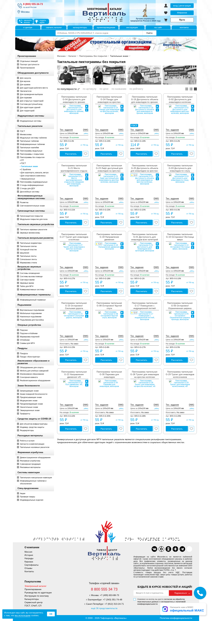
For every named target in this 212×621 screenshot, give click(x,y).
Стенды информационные (32, 185)
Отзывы (28, 568)
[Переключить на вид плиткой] (195, 89)
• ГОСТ (23, 163)
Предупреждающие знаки (31, 404)
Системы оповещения (30, 273)
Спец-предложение (28, 488)
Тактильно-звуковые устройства (36, 224)
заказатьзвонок (28, 21)
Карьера (29, 561)
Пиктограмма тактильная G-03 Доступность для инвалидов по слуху (180, 168)
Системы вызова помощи (31, 276)
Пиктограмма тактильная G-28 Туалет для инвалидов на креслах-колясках (144, 374)
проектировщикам (106, 27)
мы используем (22, 615)
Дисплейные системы (29, 192)
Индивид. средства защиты (32, 427)
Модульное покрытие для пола (33, 219)
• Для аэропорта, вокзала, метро (34, 173)
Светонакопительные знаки (32, 206)
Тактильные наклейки (29, 148)
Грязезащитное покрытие (31, 216)
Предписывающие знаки (31, 397)
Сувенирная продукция (30, 464)
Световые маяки (27, 280)
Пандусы (22, 348)
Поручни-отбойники (29, 333)
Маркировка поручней (29, 337)
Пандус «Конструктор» (30, 357)
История (29, 555)
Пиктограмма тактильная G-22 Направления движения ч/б (74, 374)
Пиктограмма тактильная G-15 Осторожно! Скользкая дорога (74, 305)
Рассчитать (71, 154)
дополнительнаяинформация (86, 110)
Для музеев (25, 81)
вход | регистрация (182, 6)
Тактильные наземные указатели (34, 447)
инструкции (132, 27)
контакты (184, 27)
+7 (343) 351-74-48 (112, 599)
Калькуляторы (32, 599)
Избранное (182, 13)
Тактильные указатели (30, 126)
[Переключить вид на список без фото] (186, 89)
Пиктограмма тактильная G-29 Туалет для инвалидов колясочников (180, 374)
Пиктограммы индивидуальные (33, 182)
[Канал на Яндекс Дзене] (175, 549)
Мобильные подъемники (31, 313)
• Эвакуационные (27, 179)
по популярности (67, 89)
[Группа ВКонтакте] (154, 549)
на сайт (158, 27)
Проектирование (27, 56)
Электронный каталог (35, 586)
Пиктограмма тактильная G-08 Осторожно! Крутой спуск (109, 305)
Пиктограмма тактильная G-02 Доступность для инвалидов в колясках (180, 99)
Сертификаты (31, 565)
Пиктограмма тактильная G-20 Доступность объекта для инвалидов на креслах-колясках (144, 169)
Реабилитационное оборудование (35, 380)
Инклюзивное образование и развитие (34, 362)
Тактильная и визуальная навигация (36, 478)
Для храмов (25, 85)
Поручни (24, 330)
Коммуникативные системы (32, 289)
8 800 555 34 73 (104, 589)
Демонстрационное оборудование (35, 457)
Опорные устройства (29, 325)
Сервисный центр (34, 602)
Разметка (24, 202)
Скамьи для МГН (27, 343)
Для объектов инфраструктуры (33, 424)
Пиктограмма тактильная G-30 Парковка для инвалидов (109, 374)
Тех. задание (66, 129)
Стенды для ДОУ (27, 188)
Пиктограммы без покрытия (32, 157)
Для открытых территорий (31, 101)
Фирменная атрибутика (30, 452)
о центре (27, 27)
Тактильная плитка (28, 246)
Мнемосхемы (26, 134)
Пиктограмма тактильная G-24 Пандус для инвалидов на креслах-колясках (109, 100)
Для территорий (27, 111)
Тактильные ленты (28, 256)
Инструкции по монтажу (37, 596)
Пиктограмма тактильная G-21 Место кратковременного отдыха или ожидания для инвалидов (74, 170)
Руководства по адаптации (38, 592)
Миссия (28, 552)
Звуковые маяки (27, 283)
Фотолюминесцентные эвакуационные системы (31, 197)
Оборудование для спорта (31, 367)
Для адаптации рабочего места (34, 88)
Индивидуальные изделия (31, 500)
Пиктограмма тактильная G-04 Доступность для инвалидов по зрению (74, 99)
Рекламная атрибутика (30, 461)
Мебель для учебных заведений (34, 371)
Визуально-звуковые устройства (29, 267)
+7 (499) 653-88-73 (109, 595)
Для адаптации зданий (30, 107)
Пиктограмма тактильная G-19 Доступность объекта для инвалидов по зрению (144, 99)
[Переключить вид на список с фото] (191, 89)
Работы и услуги (27, 441)
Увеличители (26, 91)
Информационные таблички (32, 144)
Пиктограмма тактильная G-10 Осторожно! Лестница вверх (180, 237)
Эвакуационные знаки (30, 410)
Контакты (29, 571)
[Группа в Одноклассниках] (168, 549)
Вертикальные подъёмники (32, 310)
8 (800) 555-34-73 (33, 4)
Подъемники (24, 305)
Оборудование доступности (33, 73)
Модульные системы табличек (33, 138)
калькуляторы (80, 27)
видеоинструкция (86, 106)
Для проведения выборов (31, 94)
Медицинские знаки (28, 401)
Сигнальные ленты (28, 259)
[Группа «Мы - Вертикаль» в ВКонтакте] (161, 549)
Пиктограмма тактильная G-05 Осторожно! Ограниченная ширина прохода (180, 307)
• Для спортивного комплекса (32, 176)
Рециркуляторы (27, 430)
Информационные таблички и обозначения (33, 482)
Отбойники (25, 340)
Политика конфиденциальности (176, 618)
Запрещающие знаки (29, 391)
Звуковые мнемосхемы (30, 233)
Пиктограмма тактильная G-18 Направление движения (109, 237)
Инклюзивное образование (32, 374)
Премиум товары (27, 497)
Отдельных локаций (29, 61)
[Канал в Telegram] (182, 549)
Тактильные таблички (29, 141)
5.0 (135, 175)
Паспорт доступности (29, 64)
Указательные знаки (29, 407)
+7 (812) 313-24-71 (114, 604)
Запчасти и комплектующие (32, 444)
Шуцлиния (24, 253)
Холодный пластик (28, 250)
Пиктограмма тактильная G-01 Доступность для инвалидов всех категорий (144, 237)
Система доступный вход (31, 104)
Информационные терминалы (34, 294)
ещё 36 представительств (104, 608)
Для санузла (25, 78)
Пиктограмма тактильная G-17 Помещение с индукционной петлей (144, 305)
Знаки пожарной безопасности (33, 394)
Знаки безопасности (29, 385)
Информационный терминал (33, 300)
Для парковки (26, 98)
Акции (22, 493)
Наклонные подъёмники (30, 317)
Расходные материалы (30, 435)
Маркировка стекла (28, 263)
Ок (50, 614)
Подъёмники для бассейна (32, 320)
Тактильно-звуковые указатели (33, 229)
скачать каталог (54, 27)
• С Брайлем (25, 169)
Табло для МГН (26, 286)
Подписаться (180, 593)
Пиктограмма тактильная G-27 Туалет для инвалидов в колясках (74, 237)
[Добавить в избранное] (85, 153)
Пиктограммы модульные (31, 151)
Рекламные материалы (30, 467)
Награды (29, 558)
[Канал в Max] (189, 549)
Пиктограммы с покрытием (32, 154)
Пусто (182, 20)
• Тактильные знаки (29, 166)
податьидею (43, 21)
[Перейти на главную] (116, 13)
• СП (22, 160)
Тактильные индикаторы (31, 243)
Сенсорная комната (29, 377)
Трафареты (25, 414)
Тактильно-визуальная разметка (35, 238)
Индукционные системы (31, 115)
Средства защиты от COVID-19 (34, 418)
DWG (85, 129)
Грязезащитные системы (31, 210)
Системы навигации (29, 472)
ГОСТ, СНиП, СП (33, 605)
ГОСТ (22, 131)
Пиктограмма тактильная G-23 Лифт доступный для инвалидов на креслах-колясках (109, 169)
